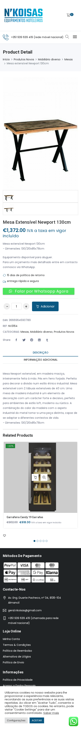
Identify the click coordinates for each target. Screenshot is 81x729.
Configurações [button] (16, 720)
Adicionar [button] (35, 477)
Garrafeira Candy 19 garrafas (25, 517)
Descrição (40, 352)
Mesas (68, 59)
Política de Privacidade (18, 680)
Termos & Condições (17, 645)
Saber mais (51, 713)
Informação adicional (40, 360)
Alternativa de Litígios (17, 656)
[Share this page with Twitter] (24, 340)
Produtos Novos (24, 59)
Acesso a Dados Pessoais (19, 686)
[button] (16, 340)
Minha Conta (11, 639)
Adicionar (47, 306)
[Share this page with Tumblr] (47, 340)
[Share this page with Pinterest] (31, 340)
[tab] (40, 352)
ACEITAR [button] (37, 720)
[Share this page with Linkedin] (39, 340)
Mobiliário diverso (49, 59)
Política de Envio (13, 662)
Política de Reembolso (17, 651)
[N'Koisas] (23, 15)
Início (6, 59)
